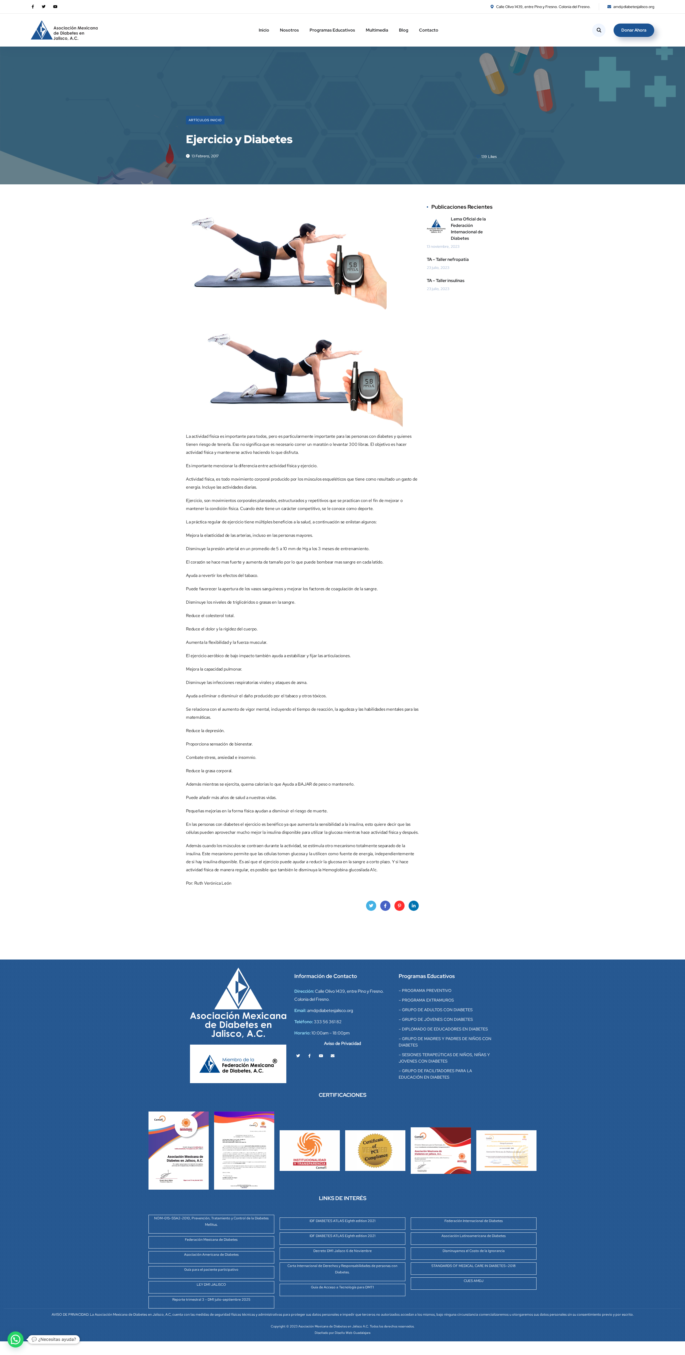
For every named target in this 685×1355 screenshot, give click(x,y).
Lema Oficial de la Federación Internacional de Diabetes (468, 228)
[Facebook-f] (309, 1056)
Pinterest (399, 906)
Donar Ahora (633, 30)
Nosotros (289, 30)
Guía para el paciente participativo (211, 1269)
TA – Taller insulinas (446, 280)
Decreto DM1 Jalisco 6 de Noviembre (342, 1251)
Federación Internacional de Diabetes (473, 1221)
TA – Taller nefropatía (448, 259)
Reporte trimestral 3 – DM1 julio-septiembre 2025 (211, 1299)
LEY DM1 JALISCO (211, 1284)
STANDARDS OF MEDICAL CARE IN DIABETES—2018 (473, 1265)
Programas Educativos (332, 30)
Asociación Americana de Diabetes (211, 1254)
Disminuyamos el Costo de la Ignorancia (474, 1251)
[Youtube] (321, 1056)
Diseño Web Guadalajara (352, 1333)
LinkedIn (414, 906)
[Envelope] (332, 1056)
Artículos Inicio (205, 120)
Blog (403, 30)
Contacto (428, 30)
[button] (15, 1339)
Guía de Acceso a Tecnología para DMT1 (342, 1287)
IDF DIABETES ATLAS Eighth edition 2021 (342, 1221)
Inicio (264, 30)
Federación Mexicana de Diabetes (211, 1239)
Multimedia (377, 30)
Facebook (385, 906)
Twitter (371, 906)
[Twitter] (298, 1056)
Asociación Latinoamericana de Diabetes (474, 1236)
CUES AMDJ (474, 1280)
